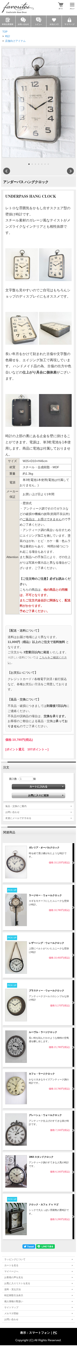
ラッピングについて (14, 1259)
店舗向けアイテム (15, 40)
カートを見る (11, 1265)
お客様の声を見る (13, 1277)
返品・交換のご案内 (16, 806)
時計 (7, 36)
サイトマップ (11, 1307)
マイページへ (11, 1271)
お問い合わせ (12, 812)
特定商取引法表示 (13, 1295)
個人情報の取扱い (13, 1301)
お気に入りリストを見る (17, 1283)
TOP (4, 31)
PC (55, 1332)
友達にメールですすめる (18, 818)
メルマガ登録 (11, 1313)
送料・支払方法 (12, 1289)
